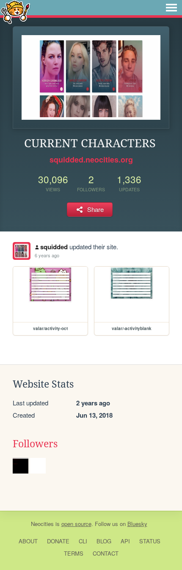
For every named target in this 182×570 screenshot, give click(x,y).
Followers (35, 443)
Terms (73, 553)
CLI (83, 541)
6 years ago (47, 255)
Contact (106, 553)
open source (76, 524)
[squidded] (21, 251)
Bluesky (137, 524)
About (28, 541)
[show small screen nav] (171, 7)
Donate (58, 541)
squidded (54, 246)
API (125, 541)
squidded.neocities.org (91, 159)
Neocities (42, 524)
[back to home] (15, 11)
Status (149, 541)
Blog (104, 541)
